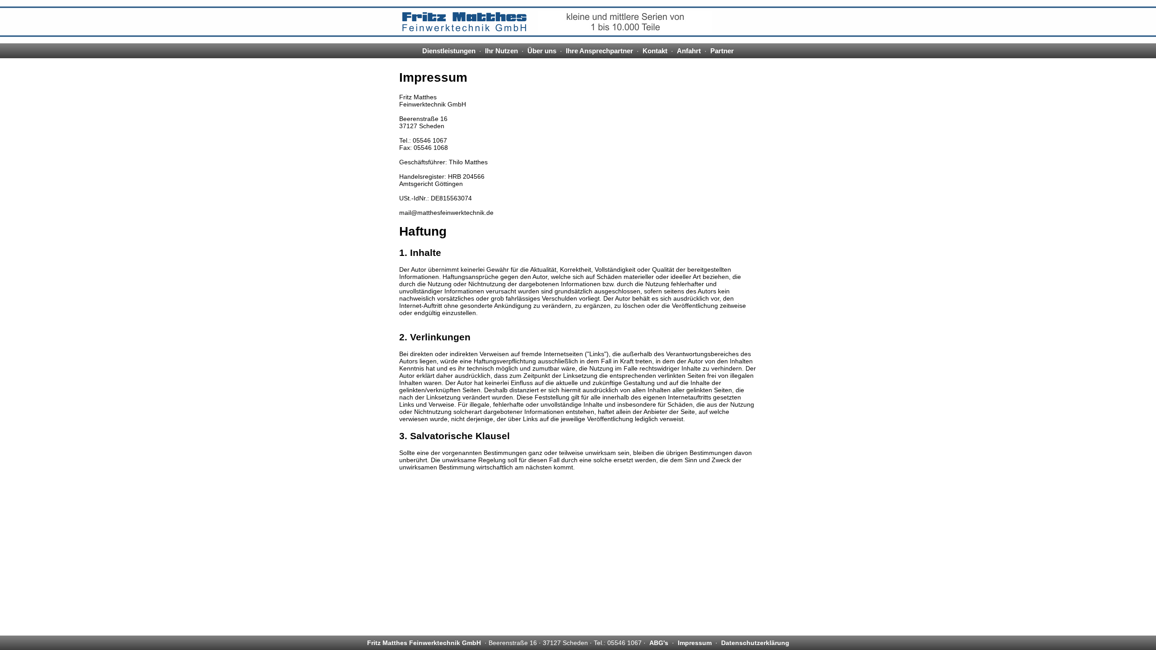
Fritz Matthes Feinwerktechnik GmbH (424, 642)
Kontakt (655, 51)
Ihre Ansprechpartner (599, 51)
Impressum (695, 642)
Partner (722, 51)
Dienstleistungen (448, 51)
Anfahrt (689, 51)
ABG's (658, 642)
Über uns (541, 51)
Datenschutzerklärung (755, 642)
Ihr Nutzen (501, 51)
